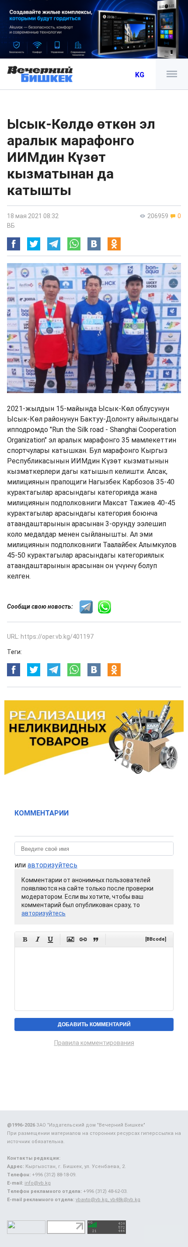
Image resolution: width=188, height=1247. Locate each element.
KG (139, 75)
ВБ (11, 225)
